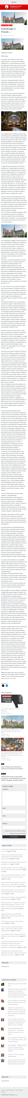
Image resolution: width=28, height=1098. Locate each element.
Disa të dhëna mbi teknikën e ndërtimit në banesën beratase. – (12, 768)
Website (4, 823)
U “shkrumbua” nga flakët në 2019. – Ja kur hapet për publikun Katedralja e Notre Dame (12, 731)
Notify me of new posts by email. (18, 833)
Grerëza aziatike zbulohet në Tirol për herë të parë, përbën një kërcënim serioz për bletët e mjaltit (13, 892)
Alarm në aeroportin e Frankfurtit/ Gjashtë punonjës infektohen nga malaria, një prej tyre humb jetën (17, 1062)
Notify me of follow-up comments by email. (15, 831)
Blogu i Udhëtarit (4, 25)
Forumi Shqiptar (19, 1090)
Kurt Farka (5, 35)
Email (4, 816)
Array (16, 1095)
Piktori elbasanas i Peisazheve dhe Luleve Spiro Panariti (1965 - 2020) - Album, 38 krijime (17, 1039)
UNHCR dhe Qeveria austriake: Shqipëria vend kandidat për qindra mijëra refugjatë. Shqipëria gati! (13, 778)
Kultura (10, 25)
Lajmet (3, 1090)
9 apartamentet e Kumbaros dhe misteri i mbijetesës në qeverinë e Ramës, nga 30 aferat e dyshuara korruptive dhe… (14, 953)
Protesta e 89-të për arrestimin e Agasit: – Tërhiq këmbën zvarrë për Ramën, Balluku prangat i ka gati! (12, 857)
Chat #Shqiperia (10, 1090)
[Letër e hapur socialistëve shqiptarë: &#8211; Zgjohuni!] (12, 701)
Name (4, 808)
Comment (5, 789)
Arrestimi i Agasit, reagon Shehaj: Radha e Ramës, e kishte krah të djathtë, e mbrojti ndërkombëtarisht (12, 929)
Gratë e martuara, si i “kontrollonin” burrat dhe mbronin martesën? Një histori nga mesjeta (17, 1002)
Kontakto (3, 1092)
